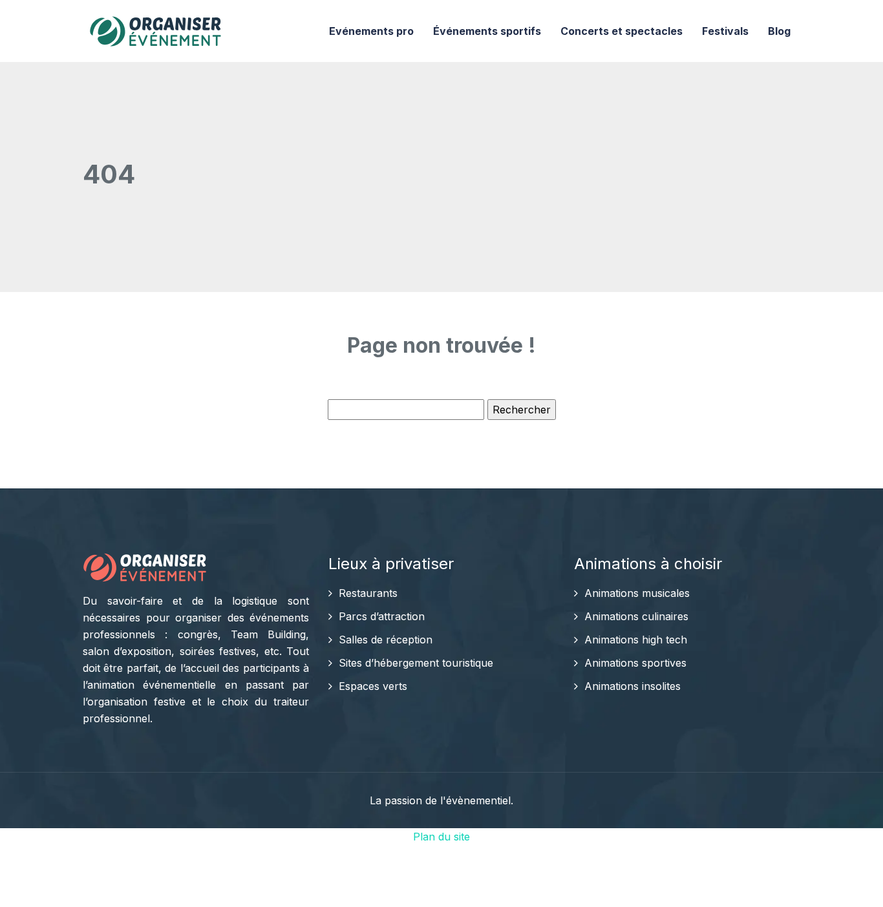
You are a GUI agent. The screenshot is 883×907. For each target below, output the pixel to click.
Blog (779, 31)
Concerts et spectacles (621, 31)
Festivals (725, 31)
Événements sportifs (487, 31)
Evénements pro (371, 31)
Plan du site (441, 836)
